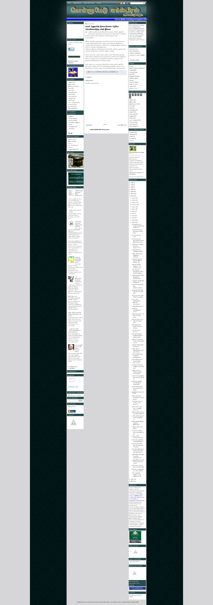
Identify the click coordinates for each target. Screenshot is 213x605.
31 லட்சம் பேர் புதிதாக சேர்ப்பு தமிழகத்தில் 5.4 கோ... (138, 432)
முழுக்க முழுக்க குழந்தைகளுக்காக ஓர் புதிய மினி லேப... (137, 350)
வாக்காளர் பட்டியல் (133, 49)
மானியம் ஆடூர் (132, 86)
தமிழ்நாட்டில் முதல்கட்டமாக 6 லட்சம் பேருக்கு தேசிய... (138, 315)
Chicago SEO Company (104, 602)
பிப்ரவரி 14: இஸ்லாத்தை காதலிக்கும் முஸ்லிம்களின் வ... (137, 355)
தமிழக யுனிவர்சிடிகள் (134, 51)
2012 (132, 196)
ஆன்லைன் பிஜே (133, 132)
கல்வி (69, 90)
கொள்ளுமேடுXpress (89, 602)
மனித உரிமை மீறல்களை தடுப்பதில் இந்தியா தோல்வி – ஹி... (137, 260)
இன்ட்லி (131, 518)
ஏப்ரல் (133, 215)
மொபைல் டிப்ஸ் (71, 104)
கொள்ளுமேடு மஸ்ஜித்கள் (74, 122)
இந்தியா (70, 84)
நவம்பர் (134, 200)
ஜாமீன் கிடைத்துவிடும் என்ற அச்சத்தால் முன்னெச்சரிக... (137, 383)
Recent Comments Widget (73, 42)
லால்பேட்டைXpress (133, 82)
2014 (132, 191)
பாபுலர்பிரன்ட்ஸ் (132, 138)
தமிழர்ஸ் (140, 516)
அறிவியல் (70, 82)
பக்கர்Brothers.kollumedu (137, 153)
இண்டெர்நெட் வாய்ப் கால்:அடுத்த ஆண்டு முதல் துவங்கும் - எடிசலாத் (74, 298)
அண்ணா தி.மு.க (72, 139)
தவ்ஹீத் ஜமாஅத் (133, 134)
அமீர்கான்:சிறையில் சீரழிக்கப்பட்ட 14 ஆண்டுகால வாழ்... (137, 266)
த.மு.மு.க (131, 140)
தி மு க (70, 143)
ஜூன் (133, 211)
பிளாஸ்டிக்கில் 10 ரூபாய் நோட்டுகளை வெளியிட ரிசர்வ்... (137, 231)
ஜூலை (134, 209)
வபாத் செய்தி (71, 106)
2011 (132, 479)
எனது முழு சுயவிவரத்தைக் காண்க (136, 176)
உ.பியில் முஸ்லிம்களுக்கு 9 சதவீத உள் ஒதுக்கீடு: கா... (137, 417)
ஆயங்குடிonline (132, 70)
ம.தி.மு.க (70, 147)
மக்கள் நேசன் (71, 128)
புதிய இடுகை (89, 125)
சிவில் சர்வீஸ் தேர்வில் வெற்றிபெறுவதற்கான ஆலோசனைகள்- (137, 335)
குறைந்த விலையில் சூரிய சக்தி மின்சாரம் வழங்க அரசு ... (137, 291)
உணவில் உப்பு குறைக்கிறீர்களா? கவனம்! (136, 310)
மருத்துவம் (70, 98)
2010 (132, 481)
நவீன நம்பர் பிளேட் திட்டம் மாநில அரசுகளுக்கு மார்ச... (137, 321)
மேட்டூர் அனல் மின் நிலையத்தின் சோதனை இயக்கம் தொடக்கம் (138, 240)
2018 (132, 187)
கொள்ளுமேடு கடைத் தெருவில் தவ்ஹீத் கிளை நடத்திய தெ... (138, 226)
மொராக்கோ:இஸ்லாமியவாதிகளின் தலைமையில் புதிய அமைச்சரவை (138, 450)
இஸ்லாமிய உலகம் (72, 86)
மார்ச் (133, 217)
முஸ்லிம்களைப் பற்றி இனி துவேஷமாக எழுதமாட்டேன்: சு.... (137, 246)
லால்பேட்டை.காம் (133, 88)
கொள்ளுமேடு (71, 92)
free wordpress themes (116, 602)
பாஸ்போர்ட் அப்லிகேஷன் (134, 53)
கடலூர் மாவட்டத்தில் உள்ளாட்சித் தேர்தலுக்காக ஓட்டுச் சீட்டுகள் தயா (74, 330)
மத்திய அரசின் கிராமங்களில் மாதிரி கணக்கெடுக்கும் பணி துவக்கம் (74, 314)
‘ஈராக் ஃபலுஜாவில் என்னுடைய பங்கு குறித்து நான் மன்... (137, 474)
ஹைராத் (70, 124)
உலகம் (69, 88)
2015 (132, 189)
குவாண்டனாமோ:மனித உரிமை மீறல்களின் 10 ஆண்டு (137, 388)
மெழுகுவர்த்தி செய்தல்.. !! (138, 306)
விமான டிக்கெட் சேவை (89, 3)
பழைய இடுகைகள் (121, 125)
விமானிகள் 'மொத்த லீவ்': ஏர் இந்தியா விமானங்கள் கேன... (138, 366)
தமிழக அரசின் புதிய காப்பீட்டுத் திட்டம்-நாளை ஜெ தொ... (138, 397)
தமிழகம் (70, 94)
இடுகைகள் (72, 378)
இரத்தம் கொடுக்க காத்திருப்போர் (136, 68)
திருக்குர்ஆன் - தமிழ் (73, 386)
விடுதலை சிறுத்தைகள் (73, 149)
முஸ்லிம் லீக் (132, 136)
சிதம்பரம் (131, 66)
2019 (132, 184)
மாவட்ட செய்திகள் (72, 102)
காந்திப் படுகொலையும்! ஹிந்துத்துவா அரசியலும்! (137, 255)
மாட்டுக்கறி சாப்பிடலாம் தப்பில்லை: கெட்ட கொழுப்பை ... (137, 403)
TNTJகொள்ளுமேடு (72, 118)
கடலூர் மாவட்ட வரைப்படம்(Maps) (137, 55)
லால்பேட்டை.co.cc (133, 84)
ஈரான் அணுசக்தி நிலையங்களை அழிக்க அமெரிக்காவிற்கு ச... (137, 271)
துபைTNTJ (131, 74)
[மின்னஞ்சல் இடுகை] (117, 71)
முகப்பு (69, 3)
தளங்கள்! (99, 3)
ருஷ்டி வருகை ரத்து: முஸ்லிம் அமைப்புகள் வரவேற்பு (137, 326)
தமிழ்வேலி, (135, 518)
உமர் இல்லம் (70, 116)
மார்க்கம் (70, 100)
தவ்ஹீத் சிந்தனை (77, 3)
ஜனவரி (134, 222)
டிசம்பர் (134, 198)
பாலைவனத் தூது (133, 72)
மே (133, 213)
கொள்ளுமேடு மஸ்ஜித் (134, 60)
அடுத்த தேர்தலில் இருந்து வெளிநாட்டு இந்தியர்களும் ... (137, 423)
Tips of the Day (72, 108)
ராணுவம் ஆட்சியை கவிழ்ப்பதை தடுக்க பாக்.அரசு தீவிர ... (137, 372)
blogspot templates (126, 602)
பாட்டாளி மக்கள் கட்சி (73, 145)
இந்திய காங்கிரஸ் (72, 141)
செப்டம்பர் (134, 204)
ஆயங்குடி (131, 80)
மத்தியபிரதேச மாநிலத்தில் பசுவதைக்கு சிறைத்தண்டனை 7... (138, 456)
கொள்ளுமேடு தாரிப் (72, 126)
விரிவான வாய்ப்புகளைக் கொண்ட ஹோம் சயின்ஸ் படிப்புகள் (138, 341)
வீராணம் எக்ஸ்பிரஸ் (72, 120)
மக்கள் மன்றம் (71, 96)
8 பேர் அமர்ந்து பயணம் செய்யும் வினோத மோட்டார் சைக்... (137, 361)
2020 (132, 182)
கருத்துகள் (72, 381)
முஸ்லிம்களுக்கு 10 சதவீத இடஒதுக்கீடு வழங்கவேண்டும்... (138, 277)
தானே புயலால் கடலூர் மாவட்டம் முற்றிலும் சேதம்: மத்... (137, 408)
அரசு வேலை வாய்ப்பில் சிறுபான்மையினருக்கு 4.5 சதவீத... (137, 445)
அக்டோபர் (134, 202)
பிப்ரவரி (134, 220)
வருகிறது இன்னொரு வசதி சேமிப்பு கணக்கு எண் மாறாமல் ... (138, 461)
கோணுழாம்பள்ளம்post (134, 76)
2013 (132, 193)
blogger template (135, 602)
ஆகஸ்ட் (134, 206)
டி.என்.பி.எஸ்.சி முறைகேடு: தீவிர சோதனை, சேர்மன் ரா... (138, 377)
